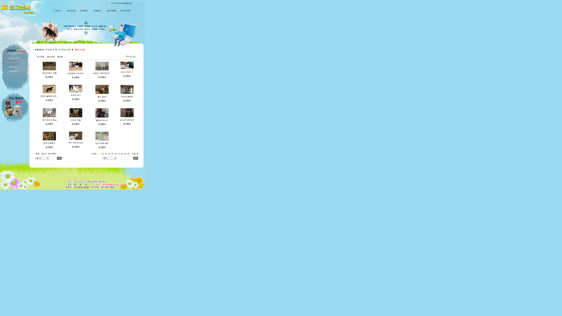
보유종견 (84, 11)
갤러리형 (51, 57)
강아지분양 (111, 11)
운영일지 (97, 11)
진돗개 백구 (76, 95)
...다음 (133, 154)
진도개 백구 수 (127, 72)
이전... (95, 154)
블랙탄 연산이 (102, 120)
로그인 (117, 3)
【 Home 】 (50, 50)
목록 (37, 154)
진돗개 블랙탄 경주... (49, 96)
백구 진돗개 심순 (75, 143)
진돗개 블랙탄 (127, 97)
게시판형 (40, 57)
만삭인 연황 (76, 120)
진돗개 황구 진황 (49, 73)
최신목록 (52, 154)
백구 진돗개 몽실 (49, 120)
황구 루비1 (102, 97)
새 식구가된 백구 (127, 120)
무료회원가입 (126, 3)
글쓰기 (44, 154)
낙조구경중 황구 (102, 143)
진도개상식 (71, 11)
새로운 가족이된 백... (102, 73)
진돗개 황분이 (49, 143)
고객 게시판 (125, 11)
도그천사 (57, 11)
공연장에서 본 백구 (75, 73)
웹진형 (60, 57)
